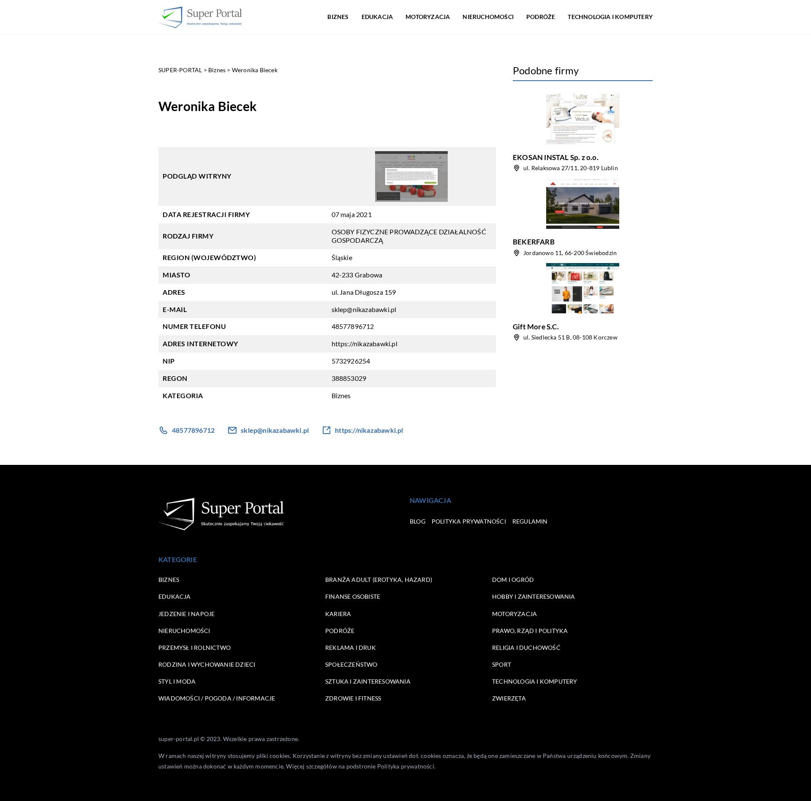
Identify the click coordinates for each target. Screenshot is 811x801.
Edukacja (377, 16)
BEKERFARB (534, 241)
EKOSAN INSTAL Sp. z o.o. (556, 157)
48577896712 (353, 326)
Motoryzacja (428, 16)
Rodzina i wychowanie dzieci (206, 664)
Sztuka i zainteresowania (368, 681)
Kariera (338, 613)
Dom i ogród (513, 579)
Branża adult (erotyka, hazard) (378, 579)
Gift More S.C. (536, 326)
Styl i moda (177, 681)
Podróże (540, 16)
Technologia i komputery (610, 16)
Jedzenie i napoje (186, 613)
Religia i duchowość (526, 647)
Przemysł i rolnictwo (194, 647)
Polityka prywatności (469, 521)
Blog (417, 521)
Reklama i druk (350, 647)
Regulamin (530, 521)
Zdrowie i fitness (353, 698)
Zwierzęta (509, 698)
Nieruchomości (488, 16)
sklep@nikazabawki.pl (364, 309)
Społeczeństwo (351, 664)
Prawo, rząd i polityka (530, 630)
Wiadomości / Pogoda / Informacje (216, 698)
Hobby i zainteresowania (533, 596)
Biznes (337, 16)
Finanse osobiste (352, 596)
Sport (501, 664)
